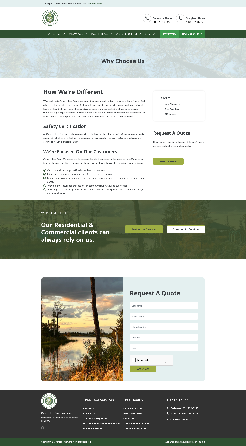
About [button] (148, 34)
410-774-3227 (195, 21)
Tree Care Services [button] (52, 34)
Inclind (201, 441)
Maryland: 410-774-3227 (184, 413)
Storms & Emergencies (95, 418)
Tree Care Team (172, 109)
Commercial (89, 413)
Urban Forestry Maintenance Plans (101, 423)
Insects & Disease (132, 413)
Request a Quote (192, 33)
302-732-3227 (161, 21)
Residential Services (144, 229)
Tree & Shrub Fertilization (136, 423)
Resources (128, 418)
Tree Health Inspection (135, 428)
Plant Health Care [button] (100, 34)
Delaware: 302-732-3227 (184, 408)
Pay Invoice (170, 33)
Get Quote (143, 368)
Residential (89, 408)
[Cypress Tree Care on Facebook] (42, 428)
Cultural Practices (132, 408)
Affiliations (170, 114)
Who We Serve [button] (76, 34)
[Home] (50, 17)
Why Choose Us (172, 104)
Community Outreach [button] (126, 34)
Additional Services (93, 428)
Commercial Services (186, 229)
